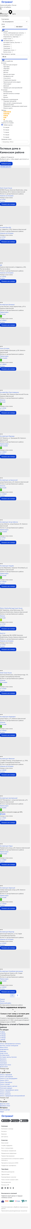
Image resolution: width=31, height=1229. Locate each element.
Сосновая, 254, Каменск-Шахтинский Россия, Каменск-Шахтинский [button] (14, 395)
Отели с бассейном (6, 1082)
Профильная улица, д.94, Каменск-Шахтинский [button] (15, 848)
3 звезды (3, 1036)
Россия (2, 1001)
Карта (6, 16)
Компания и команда (7, 1129)
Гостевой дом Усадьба (7, 566)
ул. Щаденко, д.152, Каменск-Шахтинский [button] (13, 229)
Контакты (4, 1131)
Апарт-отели (4, 1053)
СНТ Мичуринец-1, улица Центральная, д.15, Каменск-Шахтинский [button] (14, 801)
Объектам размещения (7, 1172)
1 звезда (2, 1039)
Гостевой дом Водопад (7, 932)
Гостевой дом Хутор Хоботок (9, 522)
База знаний (4, 1143)
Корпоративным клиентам (8, 1177)
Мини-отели (4, 1047)
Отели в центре (5, 1110)
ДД (1, 265)
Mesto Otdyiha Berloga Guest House (11, 608)
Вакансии (4, 1134)
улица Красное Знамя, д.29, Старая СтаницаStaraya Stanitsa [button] (11, 974)
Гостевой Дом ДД (5, 227)
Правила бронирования (7, 1156)
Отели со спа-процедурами (8, 1078)
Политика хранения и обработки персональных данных (14, 1207)
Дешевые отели (5, 1105)
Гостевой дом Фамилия (7, 758)
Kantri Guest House (6, 188)
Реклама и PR (5, 1185)
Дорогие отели (4, 1104)
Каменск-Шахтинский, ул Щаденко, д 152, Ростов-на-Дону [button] (13, 268)
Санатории (3, 1063)
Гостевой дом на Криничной (8, 480)
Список (2, 16)
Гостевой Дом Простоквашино (9, 392)
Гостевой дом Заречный (7, 888)
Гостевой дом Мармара (7, 436)
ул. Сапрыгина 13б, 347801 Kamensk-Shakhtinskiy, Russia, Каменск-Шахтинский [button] (13, 636)
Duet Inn (2, 633)
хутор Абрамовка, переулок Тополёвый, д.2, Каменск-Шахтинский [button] (14, 568)
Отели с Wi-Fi (4, 1080)
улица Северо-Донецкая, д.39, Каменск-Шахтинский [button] (12, 351)
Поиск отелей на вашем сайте (9, 1179)
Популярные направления (8, 1150)
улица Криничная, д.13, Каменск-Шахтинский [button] (14, 482)
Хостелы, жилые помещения (9, 1045)
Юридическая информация (8, 1153)
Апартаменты (4, 1049)
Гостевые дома (4, 1055)
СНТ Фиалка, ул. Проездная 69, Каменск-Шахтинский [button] (13, 439)
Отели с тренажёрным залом (9, 1090)
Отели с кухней (5, 1084)
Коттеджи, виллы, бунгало (8, 1057)
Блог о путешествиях (7, 1148)
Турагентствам (5, 1174)
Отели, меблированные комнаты (10, 1043)
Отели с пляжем (5, 1092)
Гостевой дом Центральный (8, 798)
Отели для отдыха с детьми (8, 1086)
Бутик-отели (4, 1066)
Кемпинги (3, 1059)
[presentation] (14, 21)
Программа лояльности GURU (9, 1163)
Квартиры (3, 1051)
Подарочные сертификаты (8, 1165)
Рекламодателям (6, 1182)
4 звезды (3, 1034)
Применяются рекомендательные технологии (14, 1211)
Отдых (2, 1111)
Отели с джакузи (5, 1094)
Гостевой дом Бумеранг (7, 304)
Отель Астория (4, 348)
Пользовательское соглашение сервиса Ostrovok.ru (12, 1159)
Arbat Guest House (6, 673)
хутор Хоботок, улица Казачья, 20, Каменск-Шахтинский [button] (14, 525)
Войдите (11, 812)
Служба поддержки (6, 1145)
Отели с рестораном (6, 1076)
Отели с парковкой (6, 1074)
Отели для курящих (6, 1088)
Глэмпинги (3, 1061)
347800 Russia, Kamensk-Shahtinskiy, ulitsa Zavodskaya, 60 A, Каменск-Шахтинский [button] (13, 191)
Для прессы (4, 1136)
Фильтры (4, 14)
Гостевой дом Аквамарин (8, 716)
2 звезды (3, 1037)
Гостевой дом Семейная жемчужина (11, 971)
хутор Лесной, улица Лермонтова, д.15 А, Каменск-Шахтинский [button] (13, 307)
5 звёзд (2, 1032)
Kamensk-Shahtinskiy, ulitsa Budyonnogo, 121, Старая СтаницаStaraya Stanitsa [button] (14, 675)
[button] (15, 7)
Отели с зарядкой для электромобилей (12, 1096)
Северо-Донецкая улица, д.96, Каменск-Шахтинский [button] (13, 891)
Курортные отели (5, 1065)
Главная (2, 999)
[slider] (3, 30)
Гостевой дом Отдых (6, 846)
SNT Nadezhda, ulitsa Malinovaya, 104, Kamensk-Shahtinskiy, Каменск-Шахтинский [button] (13, 611)
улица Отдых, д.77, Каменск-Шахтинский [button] (12, 718)
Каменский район (5, 1003)
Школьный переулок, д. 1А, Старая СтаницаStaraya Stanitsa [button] (11, 934)
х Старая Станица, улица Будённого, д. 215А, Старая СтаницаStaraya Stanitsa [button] (14, 761)
